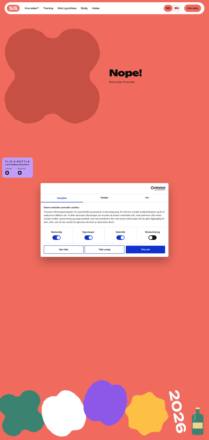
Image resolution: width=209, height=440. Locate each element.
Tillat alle (145, 249)
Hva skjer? (32, 8)
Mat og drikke (67, 8)
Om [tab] (147, 197)
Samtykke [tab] (62, 198)
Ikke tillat (63, 249)
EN (177, 8)
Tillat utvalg (104, 249)
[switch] (88, 237)
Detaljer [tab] (104, 197)
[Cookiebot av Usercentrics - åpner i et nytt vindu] (152, 188)
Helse (95, 8)
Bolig (84, 8)
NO (168, 8)
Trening (48, 8)
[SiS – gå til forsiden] (13, 8)
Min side (192, 8)
